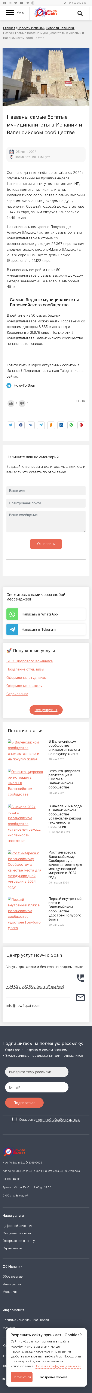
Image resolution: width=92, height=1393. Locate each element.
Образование (13, 1276)
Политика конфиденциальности (58, 1366)
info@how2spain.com (23, 1005)
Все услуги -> (46, 710)
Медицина (10, 1291)
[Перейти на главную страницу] (45, 13)
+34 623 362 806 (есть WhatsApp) (35, 986)
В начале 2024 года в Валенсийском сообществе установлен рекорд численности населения (65, 816)
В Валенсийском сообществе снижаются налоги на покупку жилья (64, 747)
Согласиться (21, 1377)
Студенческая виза (17, 1233)
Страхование (17, 694)
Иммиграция (12, 1284)
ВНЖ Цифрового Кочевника (29, 661)
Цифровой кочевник (18, 1226)
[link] (71, 425)
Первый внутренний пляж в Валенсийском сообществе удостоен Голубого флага (65, 909)
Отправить (46, 544)
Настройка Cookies (53, 1377)
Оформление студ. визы (26, 677)
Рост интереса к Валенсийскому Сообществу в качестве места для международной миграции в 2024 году (65, 864)
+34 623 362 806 (76, 2)
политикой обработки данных (58, 1119)
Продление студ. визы (25, 669)
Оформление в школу (24, 686)
